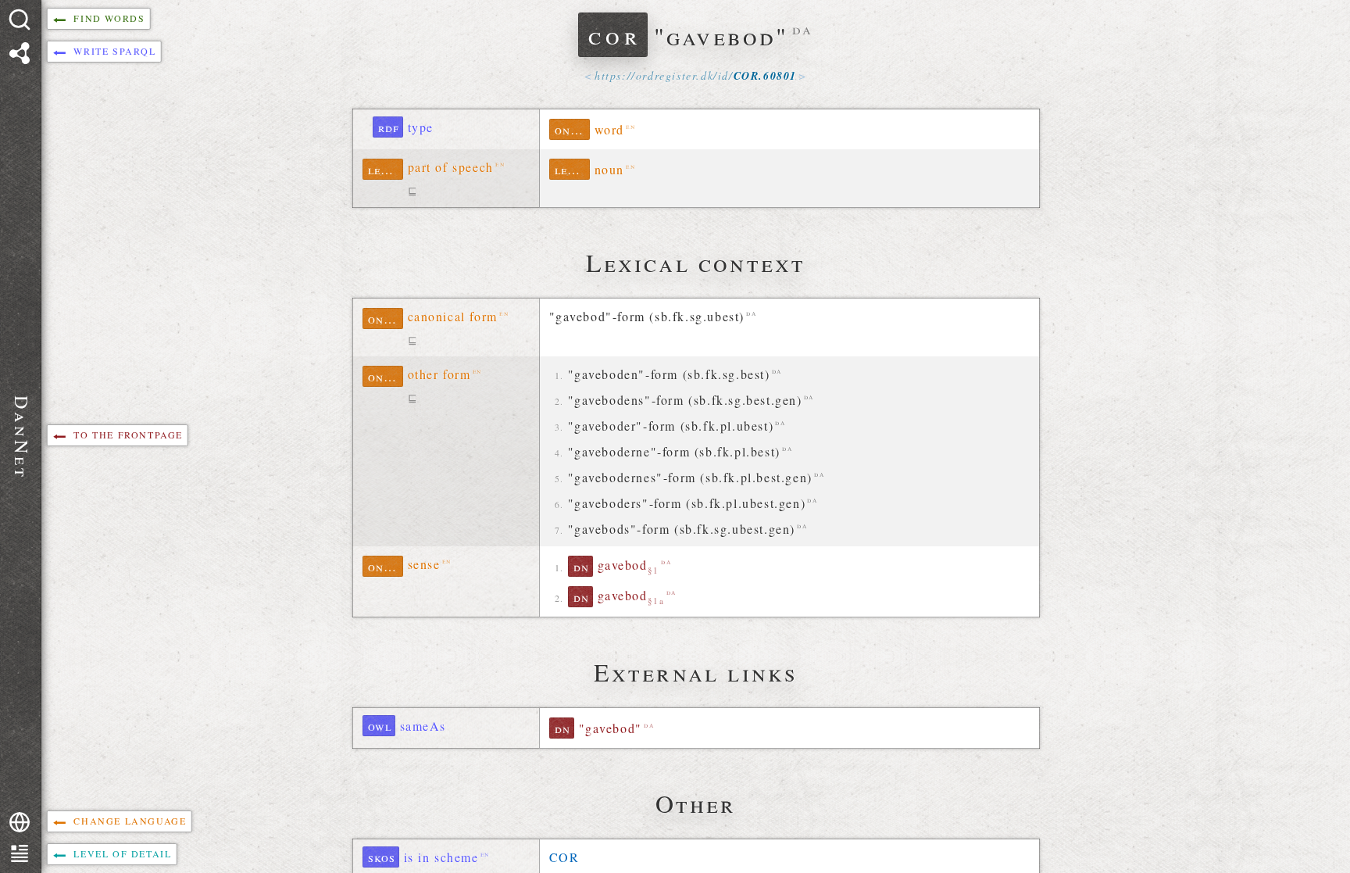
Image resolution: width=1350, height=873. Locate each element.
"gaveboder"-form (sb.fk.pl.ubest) (671, 425)
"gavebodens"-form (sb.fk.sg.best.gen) (685, 400)
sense (424, 564)
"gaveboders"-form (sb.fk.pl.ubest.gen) (687, 503)
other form (439, 374)
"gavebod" (610, 728)
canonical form (453, 316)
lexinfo (385, 169)
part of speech (451, 167)
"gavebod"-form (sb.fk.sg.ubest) (647, 316)
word (609, 129)
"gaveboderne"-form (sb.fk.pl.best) (674, 451)
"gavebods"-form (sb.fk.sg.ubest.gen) (682, 529)
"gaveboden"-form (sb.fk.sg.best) (669, 374)
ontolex (572, 129)
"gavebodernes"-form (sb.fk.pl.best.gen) (690, 477)
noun (609, 169)
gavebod (628, 565)
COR (564, 857)
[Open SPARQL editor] (19, 53)
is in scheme (441, 857)
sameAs (423, 725)
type (421, 127)
